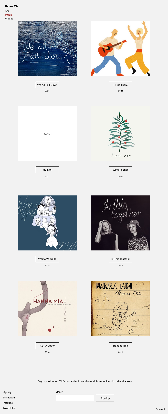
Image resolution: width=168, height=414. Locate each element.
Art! (7, 10)
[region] (47, 48)
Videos (9, 18)
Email (59, 391)
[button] (160, 409)
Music (8, 14)
